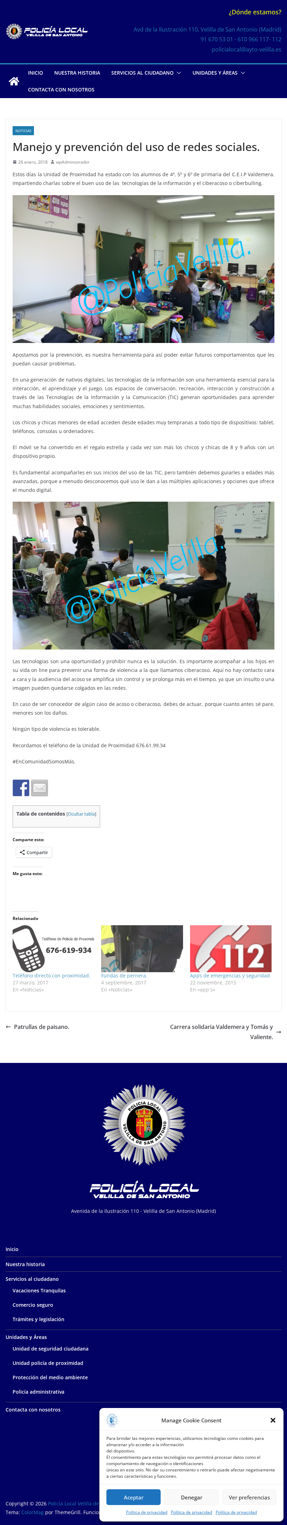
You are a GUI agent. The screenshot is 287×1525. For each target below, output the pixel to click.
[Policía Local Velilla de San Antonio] (14, 81)
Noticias (23, 130)
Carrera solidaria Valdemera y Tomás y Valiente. (221, 1032)
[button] (273, 1420)
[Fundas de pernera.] (142, 948)
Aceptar (134, 1497)
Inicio (35, 72)
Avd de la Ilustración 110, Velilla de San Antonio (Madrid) (207, 29)
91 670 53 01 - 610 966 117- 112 (241, 39)
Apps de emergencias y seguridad (230, 975)
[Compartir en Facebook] (21, 787)
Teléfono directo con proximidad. (51, 975)
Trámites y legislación (38, 1319)
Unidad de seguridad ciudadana (51, 1348)
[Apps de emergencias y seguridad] (231, 948)
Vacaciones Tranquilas (39, 1290)
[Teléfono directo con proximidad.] (53, 948)
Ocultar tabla (81, 814)
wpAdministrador (73, 162)
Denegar (191, 1497)
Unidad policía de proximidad (48, 1363)
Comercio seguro (33, 1304)
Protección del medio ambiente (50, 1377)
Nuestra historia (77, 72)
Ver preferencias (249, 1497)
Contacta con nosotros (61, 89)
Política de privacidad (146, 1512)
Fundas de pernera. (124, 975)
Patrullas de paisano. (41, 1027)
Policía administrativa (38, 1391)
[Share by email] (39, 787)
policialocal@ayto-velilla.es (246, 49)
